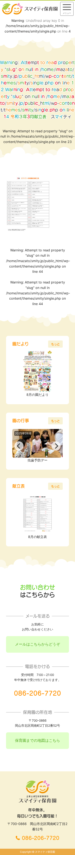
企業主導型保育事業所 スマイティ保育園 (30, 8)
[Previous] (19, 446)
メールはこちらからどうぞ (37, 644)
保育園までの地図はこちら (37, 740)
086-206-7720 (37, 693)
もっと (55, 344)
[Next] (56, 446)
